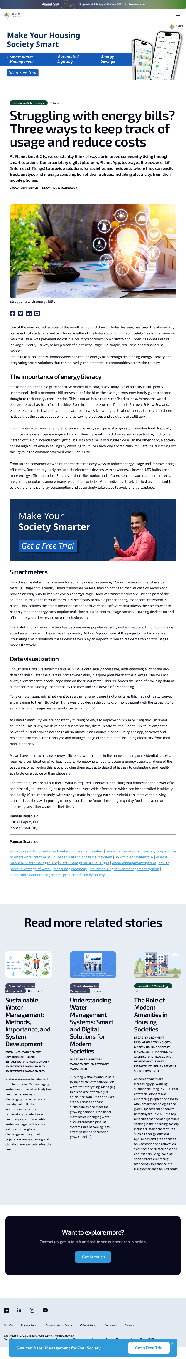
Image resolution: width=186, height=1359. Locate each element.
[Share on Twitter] (21, 314)
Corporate (110, 1325)
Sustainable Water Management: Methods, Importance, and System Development (27, 1021)
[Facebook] (6, 1311)
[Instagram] (32, 1311)
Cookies (8, 1325)
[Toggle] (178, 15)
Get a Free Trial (149, 1347)
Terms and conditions (58, 1325)
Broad (14, 187)
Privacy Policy (29, 1325)
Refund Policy (88, 1325)
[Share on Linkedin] (29, 314)
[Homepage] (12, 15)
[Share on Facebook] (13, 314)
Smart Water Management (24, 1066)
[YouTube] (45, 1311)
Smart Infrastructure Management (20, 988)
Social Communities (147, 1070)
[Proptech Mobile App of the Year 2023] (93, 4)
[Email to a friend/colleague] (38, 314)
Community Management (23, 1052)
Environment (30, 187)
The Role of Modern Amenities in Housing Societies (151, 1014)
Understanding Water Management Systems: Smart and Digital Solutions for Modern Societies (91, 1025)
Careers (129, 1325)
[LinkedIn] (19, 1311)
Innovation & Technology (28, 102)
